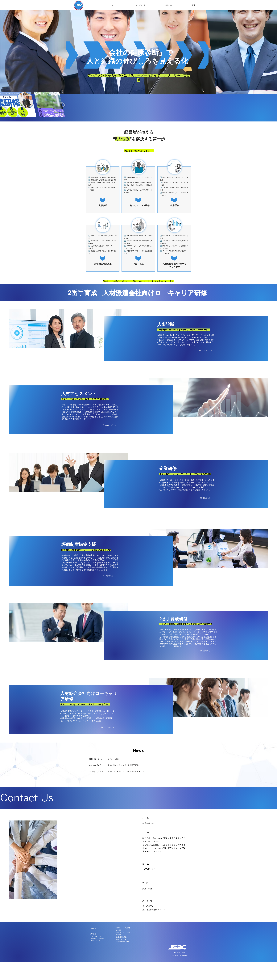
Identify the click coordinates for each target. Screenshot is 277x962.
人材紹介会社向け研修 (122, 941)
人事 (117, 930)
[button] (140, 5)
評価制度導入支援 (121, 937)
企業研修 (118, 934)
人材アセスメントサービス (124, 932)
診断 (120, 930)
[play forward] (64, 104)
